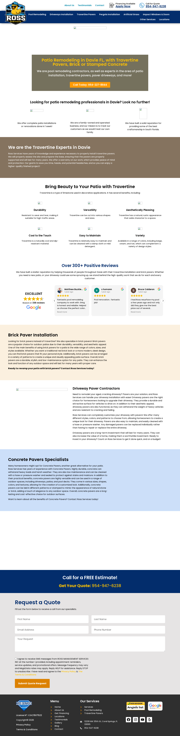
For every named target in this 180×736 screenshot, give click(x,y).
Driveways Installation (61, 14)
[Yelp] (149, 719)
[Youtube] (142, 719)
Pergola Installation (109, 14)
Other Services (147, 19)
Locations (164, 19)
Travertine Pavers (86, 14)
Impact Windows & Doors (156, 14)
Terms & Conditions (27, 729)
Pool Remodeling (37, 14)
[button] (163, 301)
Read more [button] (62, 312)
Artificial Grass (131, 14)
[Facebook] (128, 719)
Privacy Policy (68, 671)
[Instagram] (135, 719)
